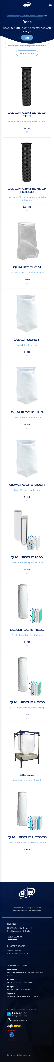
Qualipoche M (27, 267)
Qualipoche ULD (27, 412)
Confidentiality (34, 910)
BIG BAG (27, 774)
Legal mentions (20, 910)
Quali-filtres (12, 969)
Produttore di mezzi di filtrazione (31, 16)
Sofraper (10, 986)
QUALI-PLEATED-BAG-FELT (27, 114)
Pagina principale (13, 16)
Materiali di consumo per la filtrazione (27, 45)
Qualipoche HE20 (27, 629)
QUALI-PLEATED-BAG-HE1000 (27, 190)
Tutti (27, 37)
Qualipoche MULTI (27, 484)
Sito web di (11, 1055)
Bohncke (10, 979)
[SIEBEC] (27, 4)
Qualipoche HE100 (27, 702)
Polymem (11, 993)
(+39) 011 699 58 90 (14, 937)
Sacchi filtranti (27, 53)
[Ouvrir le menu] (50, 4)
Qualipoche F (27, 339)
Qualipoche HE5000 (27, 837)
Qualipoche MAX (27, 557)
